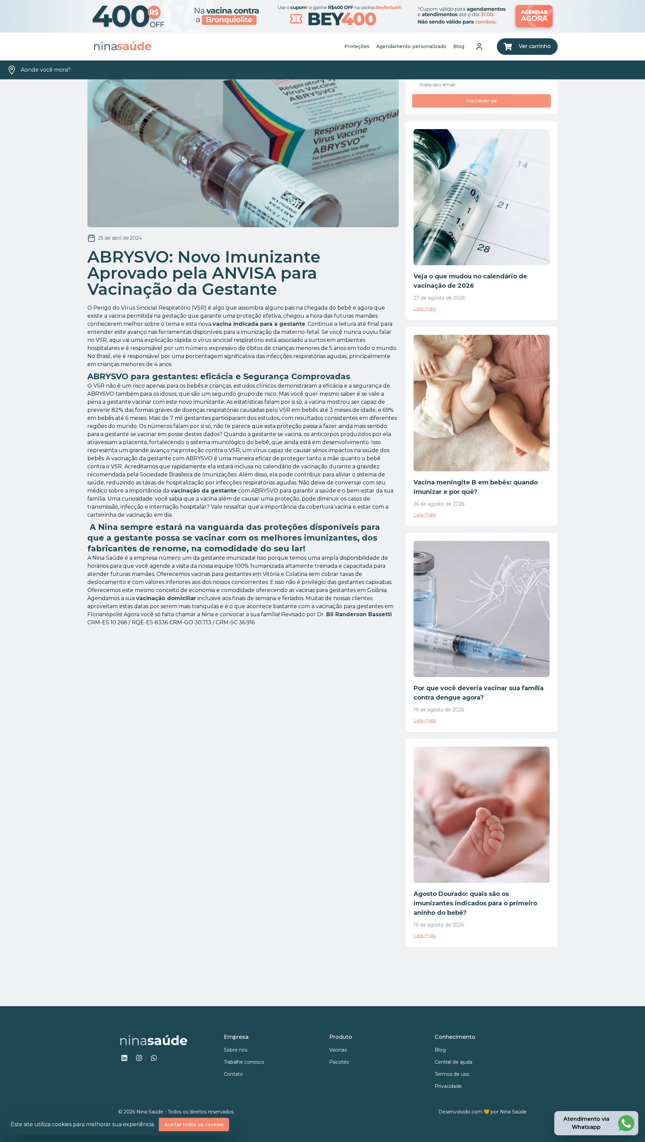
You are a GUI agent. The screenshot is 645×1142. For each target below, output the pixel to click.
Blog (458, 46)
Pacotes (339, 1062)
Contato (233, 1074)
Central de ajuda (453, 1062)
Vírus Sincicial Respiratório (155, 308)
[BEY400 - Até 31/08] (322, 16)
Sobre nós (235, 1050)
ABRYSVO (100, 394)
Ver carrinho (535, 46)
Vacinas (338, 1050)
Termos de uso (452, 1074)
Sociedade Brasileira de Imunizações (188, 474)
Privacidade (448, 1086)
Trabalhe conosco (244, 1062)
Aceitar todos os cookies (194, 1124)
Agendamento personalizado (411, 46)
